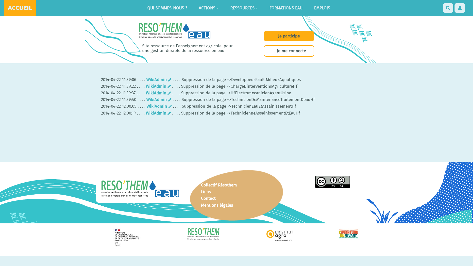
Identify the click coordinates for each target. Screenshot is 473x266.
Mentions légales (217, 205)
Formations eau (286, 8)
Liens (206, 191)
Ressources (242, 8)
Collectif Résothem (219, 185)
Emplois (322, 8)
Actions (207, 8)
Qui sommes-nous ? (167, 8)
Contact (208, 198)
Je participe (289, 36)
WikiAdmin (156, 79)
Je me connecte (291, 50)
